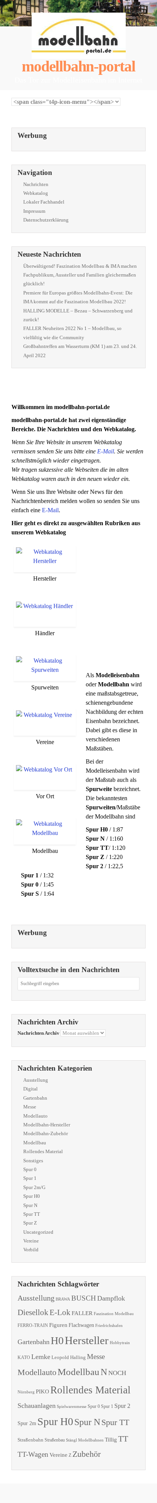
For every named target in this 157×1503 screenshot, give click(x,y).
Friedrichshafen (109, 1325)
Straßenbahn (30, 1440)
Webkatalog (35, 193)
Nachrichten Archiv (38, 1033)
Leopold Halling (68, 1357)
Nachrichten (35, 184)
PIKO (42, 1391)
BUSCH (83, 1298)
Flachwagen (81, 1325)
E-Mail (105, 451)
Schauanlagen (37, 1405)
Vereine (31, 1241)
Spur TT (31, 1214)
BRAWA (63, 1299)
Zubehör (86, 1454)
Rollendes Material (43, 1151)
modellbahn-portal (78, 66)
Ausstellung (35, 1080)
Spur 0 (30, 1169)
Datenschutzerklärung (46, 220)
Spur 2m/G (34, 1187)
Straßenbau (55, 1440)
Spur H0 (31, 1196)
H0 (57, 1340)
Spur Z (30, 1223)
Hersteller (87, 1340)
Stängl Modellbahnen (85, 1440)
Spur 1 (30, 1178)
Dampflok (111, 1298)
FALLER (82, 1313)
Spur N (30, 1205)
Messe (29, 1107)
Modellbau (34, 1142)
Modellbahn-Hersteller (46, 1125)
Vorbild (30, 1249)
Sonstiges (33, 1160)
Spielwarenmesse (72, 1406)
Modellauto (35, 1116)
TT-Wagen (33, 1454)
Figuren (58, 1325)
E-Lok (60, 1312)
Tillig (111, 1439)
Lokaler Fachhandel (43, 202)
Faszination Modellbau (114, 1313)
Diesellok (33, 1312)
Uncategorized (38, 1232)
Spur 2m (27, 1423)
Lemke (40, 1357)
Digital (30, 1089)
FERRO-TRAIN (33, 1325)
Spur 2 (122, 1406)
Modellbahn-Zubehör (45, 1133)
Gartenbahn (35, 1098)
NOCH (117, 1373)
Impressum (34, 211)
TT (123, 1438)
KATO (24, 1357)
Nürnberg (26, 1392)
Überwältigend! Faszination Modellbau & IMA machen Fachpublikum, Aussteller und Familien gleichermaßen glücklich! (80, 275)
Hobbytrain (120, 1343)
